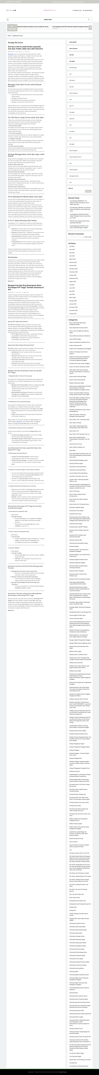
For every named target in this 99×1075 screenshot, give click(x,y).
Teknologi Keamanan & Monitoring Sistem (80, 1013)
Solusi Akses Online (74, 897)
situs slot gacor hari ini (75, 157)
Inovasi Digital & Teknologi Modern (78, 473)
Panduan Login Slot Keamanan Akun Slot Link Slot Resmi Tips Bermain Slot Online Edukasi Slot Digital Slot (80, 712)
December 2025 (73, 268)
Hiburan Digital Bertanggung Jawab (78, 460)
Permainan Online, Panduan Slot (77, 794)
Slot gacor (11, 54)
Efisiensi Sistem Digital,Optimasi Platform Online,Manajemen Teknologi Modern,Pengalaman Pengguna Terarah (80, 388)
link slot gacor (73, 67)
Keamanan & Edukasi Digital (76, 507)
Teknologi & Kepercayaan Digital (77, 942)
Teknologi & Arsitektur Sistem (77, 923)
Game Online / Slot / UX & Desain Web (79, 419)
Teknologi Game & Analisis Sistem (78, 996)
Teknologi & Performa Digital (76, 949)
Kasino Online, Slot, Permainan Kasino (79, 504)
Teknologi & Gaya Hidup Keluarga (78, 930)
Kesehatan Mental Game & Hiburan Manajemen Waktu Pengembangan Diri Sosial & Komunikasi (79, 588)
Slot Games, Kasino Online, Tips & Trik (79, 853)
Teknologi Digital (73, 971)
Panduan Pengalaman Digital (76, 743)
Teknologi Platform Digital (76, 1017)
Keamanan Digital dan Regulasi (77, 562)
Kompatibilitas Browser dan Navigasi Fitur (80, 612)
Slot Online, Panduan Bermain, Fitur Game (80, 876)
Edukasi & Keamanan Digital (76, 383)
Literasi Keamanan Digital (76, 618)
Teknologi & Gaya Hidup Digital (77, 926)
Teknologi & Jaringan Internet (77, 936)
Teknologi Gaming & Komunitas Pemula (79, 1002)
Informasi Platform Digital (76, 463)
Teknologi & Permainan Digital (77, 955)
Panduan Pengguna (74, 750)
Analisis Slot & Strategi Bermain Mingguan (80, 348)
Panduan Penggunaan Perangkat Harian (79, 768)
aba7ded (11, 51)
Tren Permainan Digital (75, 1056)
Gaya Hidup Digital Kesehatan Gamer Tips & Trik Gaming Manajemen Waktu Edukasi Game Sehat (80, 455)
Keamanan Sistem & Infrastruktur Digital (79, 579)
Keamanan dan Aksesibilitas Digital (78, 543)
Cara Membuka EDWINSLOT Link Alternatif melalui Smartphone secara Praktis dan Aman (61, 1)
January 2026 (72, 265)
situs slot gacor (73, 93)
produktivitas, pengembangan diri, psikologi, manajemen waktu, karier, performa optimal (78, 833)
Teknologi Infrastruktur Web (76, 1010)
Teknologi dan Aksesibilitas (76, 968)
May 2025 (71, 291)
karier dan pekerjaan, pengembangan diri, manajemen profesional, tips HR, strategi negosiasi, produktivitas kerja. (79, 486)
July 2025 (71, 285)
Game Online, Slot (74, 431)
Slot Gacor (72, 80)
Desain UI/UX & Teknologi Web (77, 380)
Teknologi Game (73, 992)
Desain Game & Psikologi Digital (77, 376)
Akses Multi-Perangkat (75, 339)
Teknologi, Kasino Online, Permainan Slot (80, 1036)
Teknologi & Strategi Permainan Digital (79, 962)
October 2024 (72, 313)
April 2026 (72, 256)
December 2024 (73, 307)
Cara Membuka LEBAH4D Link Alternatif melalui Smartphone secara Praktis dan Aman (80, 209)
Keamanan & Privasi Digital (76, 510)
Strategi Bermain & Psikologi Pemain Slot (80, 904)
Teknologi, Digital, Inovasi (76, 1028)
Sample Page (48, 19)
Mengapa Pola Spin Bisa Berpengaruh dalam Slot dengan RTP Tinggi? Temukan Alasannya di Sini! (26, 287)
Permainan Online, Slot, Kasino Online (79, 802)
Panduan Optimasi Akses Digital (77, 730)
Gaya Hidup (72, 450)
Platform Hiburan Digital (75, 823)
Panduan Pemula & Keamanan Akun (78, 734)
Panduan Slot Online (74, 771)
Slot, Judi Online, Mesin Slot (76, 894)
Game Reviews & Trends (75, 444)
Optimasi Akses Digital (75, 651)
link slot (71, 87)
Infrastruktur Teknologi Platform (77, 470)
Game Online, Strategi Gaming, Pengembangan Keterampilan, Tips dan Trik (79, 439)
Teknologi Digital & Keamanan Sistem (79, 974)
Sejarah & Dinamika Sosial (76, 838)
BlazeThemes (63, 1072)
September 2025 (73, 278)
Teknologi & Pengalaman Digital (77, 946)
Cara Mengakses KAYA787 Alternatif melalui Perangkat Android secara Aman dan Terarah (50, 26)
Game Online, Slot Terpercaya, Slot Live (79, 434)
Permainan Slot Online (75, 805)
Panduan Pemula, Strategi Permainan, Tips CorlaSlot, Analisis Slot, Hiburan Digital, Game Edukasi (80, 738)
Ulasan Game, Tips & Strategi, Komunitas (80, 1059)
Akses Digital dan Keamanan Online (78, 327)
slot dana (71, 144)
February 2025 (73, 301)
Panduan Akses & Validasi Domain (78, 654)
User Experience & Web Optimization (78, 1066)
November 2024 (73, 310)
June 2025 (72, 288)
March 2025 (72, 297)
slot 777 (71, 106)
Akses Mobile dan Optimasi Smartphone (79, 336)
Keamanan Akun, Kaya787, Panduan (78, 527)
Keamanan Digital (74, 546)
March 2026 (72, 259)
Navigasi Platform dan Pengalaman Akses (80, 643)
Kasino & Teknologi (74, 491)
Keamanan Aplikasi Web (75, 540)
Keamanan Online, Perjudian (76, 571)
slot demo (72, 131)
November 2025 (73, 272)
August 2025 (72, 281)
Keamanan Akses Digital (75, 523)
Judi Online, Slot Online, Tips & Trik (78, 476)
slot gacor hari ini (74, 176)
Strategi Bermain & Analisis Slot (77, 900)
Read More (10, 281)
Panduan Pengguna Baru (75, 758)
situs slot (71, 118)
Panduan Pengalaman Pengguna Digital (79, 747)
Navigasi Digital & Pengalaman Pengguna (80, 640)
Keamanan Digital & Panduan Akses (78, 559)
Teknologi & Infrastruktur (75, 933)
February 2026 (73, 262)
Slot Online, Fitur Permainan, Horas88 (79, 873)
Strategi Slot (72, 910)
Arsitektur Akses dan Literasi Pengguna (79, 363)
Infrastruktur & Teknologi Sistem (77, 466)
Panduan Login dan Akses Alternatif (78, 699)
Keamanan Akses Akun (75, 514)
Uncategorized (73, 1063)
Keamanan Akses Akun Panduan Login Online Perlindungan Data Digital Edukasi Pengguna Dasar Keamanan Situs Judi (79, 518)
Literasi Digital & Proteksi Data (77, 615)
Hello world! (88, 237)
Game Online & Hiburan (75, 422)
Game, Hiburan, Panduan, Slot (77, 447)
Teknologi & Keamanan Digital (77, 939)
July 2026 (71, 246)
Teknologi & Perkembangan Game (78, 952)
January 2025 (72, 304)
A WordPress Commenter (76, 237)
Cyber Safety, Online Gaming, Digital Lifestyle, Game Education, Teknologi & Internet (79, 371)
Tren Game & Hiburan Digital (76, 1053)
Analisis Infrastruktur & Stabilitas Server (79, 342)
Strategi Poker (73, 907)
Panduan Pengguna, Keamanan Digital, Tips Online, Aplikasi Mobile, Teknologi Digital (79, 763)
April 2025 (72, 294)
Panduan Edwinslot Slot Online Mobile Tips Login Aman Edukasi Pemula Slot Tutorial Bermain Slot (79, 689)
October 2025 (72, 275)
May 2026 (71, 252)
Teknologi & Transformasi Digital (77, 965)
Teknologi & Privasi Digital (76, 958)
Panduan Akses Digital (75, 671)
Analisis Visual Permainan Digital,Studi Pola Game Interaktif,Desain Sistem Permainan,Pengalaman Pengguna (79, 358)
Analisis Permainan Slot (75, 345)
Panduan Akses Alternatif (76, 662)
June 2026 (72, 249)
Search (70, 188)
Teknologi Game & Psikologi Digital (78, 999)
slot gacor (19, 421)
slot (70, 74)
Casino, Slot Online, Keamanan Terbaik (79, 366)
